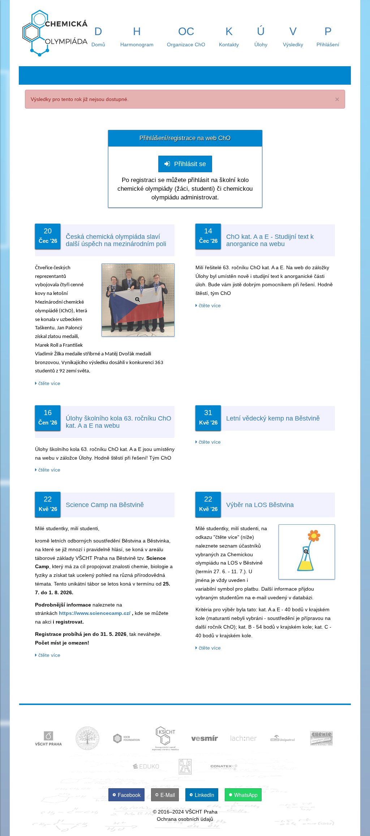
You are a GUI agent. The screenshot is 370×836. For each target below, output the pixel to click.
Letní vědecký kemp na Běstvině (273, 418)
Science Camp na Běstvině (105, 504)
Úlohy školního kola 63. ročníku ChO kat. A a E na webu (118, 422)
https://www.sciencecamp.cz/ (94, 613)
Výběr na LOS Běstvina (260, 504)
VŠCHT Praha (201, 812)
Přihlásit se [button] (189, 164)
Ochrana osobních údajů (185, 819)
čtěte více (48, 383)
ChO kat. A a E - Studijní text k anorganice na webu (270, 240)
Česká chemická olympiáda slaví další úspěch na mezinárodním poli (116, 240)
